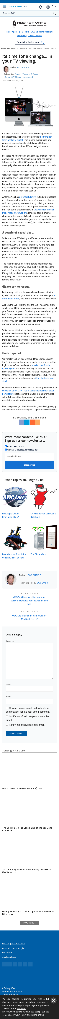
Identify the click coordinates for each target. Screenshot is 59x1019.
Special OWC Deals (13, 77)
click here (21, 1008)
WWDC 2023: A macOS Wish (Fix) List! (22, 788)
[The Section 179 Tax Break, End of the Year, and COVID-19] (29, 809)
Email (8, 697)
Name (8, 684)
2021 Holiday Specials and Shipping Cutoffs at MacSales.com (26, 871)
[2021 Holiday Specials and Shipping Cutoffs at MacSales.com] (29, 851)
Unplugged (28, 77)
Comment (10, 641)
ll (35, 378)
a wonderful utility (27, 197)
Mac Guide (21, 35)
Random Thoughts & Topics (26, 74)
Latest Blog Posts (15, 446)
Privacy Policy (19, 1015)
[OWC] (29, 24)
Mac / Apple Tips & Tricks (18, 32)
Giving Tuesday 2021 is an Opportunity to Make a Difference (28, 913)
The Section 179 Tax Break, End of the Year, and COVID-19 (27, 829)
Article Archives (35, 35)
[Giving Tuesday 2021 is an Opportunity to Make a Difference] (29, 893)
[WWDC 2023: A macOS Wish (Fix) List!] (29, 770)
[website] (20, 582)
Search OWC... (9, 13)
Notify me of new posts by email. (27, 724)
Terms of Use (37, 1015)
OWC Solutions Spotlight (41, 32)
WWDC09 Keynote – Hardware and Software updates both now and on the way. (29, 600)
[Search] (54, 14)
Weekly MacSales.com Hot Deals (23, 450)
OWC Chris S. (23, 67)
